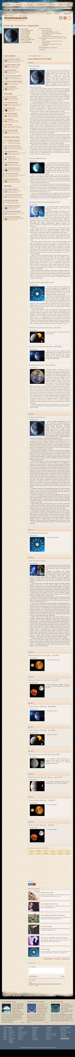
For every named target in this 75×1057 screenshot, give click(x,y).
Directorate (20, 1038)
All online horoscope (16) (11, 130)
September (34, 1030)
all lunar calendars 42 (48, 958)
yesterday (18, 59)
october (53, 853)
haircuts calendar (16, 8)
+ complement (56, 13)
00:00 (40, 38)
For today (19, 4)
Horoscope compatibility (11, 113)
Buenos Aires (67, 13)
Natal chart (20, 1029)
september (46, 853)
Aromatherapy (12, 1038)
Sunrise (48, 1036)
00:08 (40, 47)
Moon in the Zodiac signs (11, 151)
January (34, 1036)
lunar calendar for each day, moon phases (15, 20)
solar (14, 156)
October (34, 1032)
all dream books (18, 194)
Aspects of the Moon (51, 1035)
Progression (20, 1036)
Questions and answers (65, 1032)
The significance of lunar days (12, 140)
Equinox (48, 1039)
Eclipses (48, 1032)
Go (60, 896)
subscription (48, 13)
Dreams (10, 1029)
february (38, 850)
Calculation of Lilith (22, 1032)
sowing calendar (7, 8)
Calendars (8, 4)
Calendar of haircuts (10, 75)
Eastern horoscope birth (11, 96)
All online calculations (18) (11, 179)
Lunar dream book (9, 194)
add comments (33, 976)
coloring (19, 75)
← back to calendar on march (34, 55)
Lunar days (52, 4)
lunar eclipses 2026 (59, 8)
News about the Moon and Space (13, 211)
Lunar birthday (8, 124)
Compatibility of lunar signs (12, 162)
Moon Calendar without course (12, 168)
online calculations (40, 8)
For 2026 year (41, 4)
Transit (19, 1030)
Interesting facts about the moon (13, 205)
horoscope (23, 8)
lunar (23, 1035)
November (34, 1033)
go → (23, 1022)
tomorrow (12, 59)
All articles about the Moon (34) (12, 216)
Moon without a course (51, 1033)
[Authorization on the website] (61, 18)
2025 (11, 70)
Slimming (5, 1033)
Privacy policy (63, 1036)
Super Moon (49, 1038)
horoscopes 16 (57, 958)
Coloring (5, 1030)
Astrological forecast (10, 108)
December (34, 1035)
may (60, 850)
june (67, 850)
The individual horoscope (11, 102)
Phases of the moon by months (12, 145)
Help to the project (65, 1038)
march (46, 850)
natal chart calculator (30, 8)
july (31, 853)
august (38, 853)
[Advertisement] (49, 868)
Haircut (5, 1029)
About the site (63, 1029)
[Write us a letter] (69, 18)
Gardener (5, 1036)
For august (30, 4)
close (62, 976)
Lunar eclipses (8, 156)
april (53, 850)
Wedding (11, 1041)
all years (15, 70)
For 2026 (7, 70)
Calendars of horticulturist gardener (13, 81)
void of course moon (49, 8)
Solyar (19, 1035)
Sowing (5, 1038)
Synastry (20, 1039)
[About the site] (65, 18)
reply (37, 985)
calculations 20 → (66, 958)
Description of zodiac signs (11, 200)
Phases (61, 4)
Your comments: (32, 966)
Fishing (5, 1039)
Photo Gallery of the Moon (11, 189)
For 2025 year (35, 1039)
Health (4, 1032)
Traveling (11, 1042)
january (31, 850)
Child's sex (11, 1030)
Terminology (63, 1035)
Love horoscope (9, 119)
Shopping (11, 1039)
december (68, 853)
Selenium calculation (22, 1033)
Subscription (63, 1033)
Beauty (5, 1035)
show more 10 (42, 49)
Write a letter (63, 1030)
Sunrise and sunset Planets (11, 173)
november (60, 853)
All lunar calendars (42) (10, 86)
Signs (68, 4)
